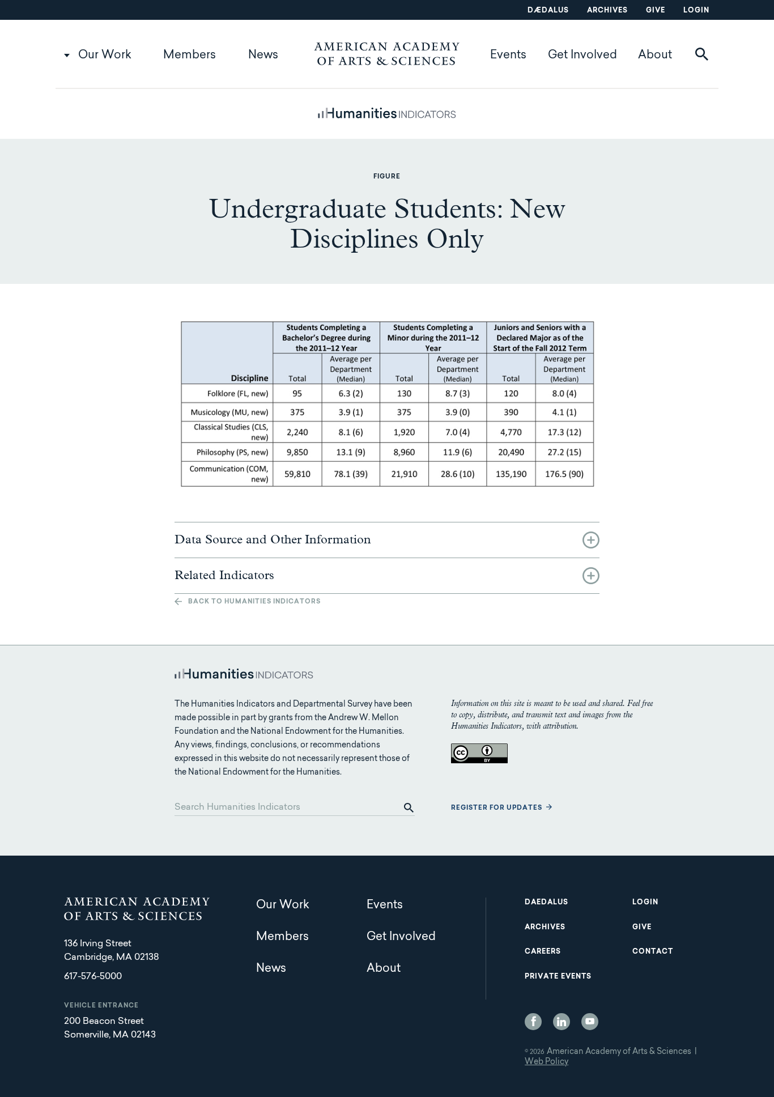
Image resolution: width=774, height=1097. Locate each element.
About (655, 55)
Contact (652, 952)
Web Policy (546, 1062)
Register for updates (496, 808)
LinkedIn (561, 1021)
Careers (543, 952)
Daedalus (546, 902)
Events (508, 55)
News (263, 55)
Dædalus (548, 10)
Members (189, 55)
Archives (607, 10)
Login (696, 10)
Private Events (558, 976)
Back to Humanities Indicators (254, 602)
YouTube (589, 1021)
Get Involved (582, 55)
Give (655, 10)
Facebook (533, 1021)
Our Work (104, 55)
